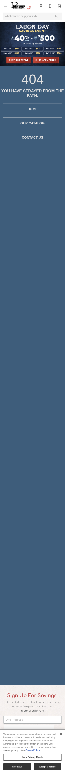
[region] (32, 751)
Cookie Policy (33, 750)
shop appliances (46, 60)
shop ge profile (18, 60)
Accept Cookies (47, 766)
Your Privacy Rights (32, 757)
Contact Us (32, 137)
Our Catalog (32, 123)
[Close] (61, 734)
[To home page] (23, 6)
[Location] (41, 6)
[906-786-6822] (50, 6)
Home (33, 109)
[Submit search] (56, 16)
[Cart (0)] (60, 6)
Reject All (17, 766)
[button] (5, 6)
